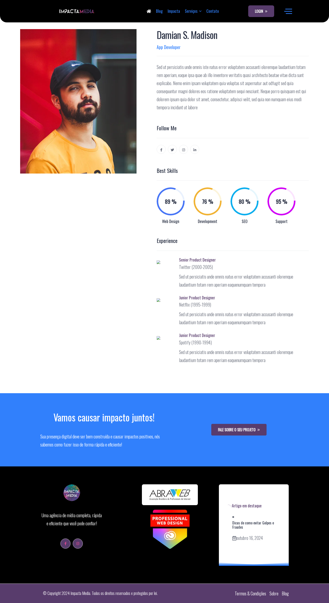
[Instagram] (78, 544)
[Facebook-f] (65, 544)
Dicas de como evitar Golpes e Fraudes (253, 525)
